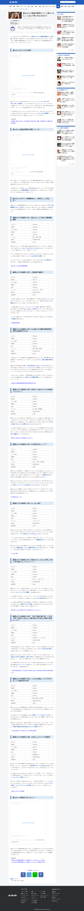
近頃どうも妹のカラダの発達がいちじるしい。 (22, 437)
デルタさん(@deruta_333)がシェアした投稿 (21, 171)
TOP (10, 9)
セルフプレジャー (35, 895)
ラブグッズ (33, 897)
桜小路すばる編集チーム (14, 23)
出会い (32, 6)
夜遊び (73, 6)
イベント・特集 (24, 891)
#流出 (24, 9)
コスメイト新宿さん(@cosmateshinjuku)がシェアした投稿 (24, 839)
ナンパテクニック (24, 895)
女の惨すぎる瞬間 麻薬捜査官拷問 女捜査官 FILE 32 (23, 383)
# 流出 (18, 880)
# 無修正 (22, 880)
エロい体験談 (34, 902)
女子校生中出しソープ (16, 496)
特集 (14, 6)
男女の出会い (24, 900)
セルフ (47, 6)
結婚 (40, 6)
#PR (19, 9)
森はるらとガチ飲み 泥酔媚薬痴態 (19, 265)
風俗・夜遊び (43, 897)
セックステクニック (25, 898)
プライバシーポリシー (56, 899)
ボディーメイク (34, 898)
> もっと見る (71, 50)
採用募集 (54, 891)
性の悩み (23, 902)
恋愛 (18, 6)
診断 (69, 6)
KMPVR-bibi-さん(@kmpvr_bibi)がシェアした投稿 (22, 92)
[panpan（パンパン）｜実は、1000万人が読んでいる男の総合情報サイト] (14, 2)
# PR (12, 880)
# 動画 (15, 880)
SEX (29, 6)
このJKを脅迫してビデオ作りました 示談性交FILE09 (24, 730)
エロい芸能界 (14, 9)
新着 (10, 6)
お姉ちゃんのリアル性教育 (18, 791)
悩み (36, 6)
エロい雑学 (43, 891)
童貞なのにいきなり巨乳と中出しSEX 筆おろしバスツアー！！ (26, 609)
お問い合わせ (54, 900)
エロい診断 (43, 893)
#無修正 (26, 9)
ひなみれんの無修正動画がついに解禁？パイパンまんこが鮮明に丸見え (28, 862)
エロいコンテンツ (44, 895)
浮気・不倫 (33, 893)
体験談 (62, 6)
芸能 (58, 6)
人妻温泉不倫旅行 (15, 322)
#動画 (21, 9)
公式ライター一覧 (55, 893)
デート (25, 6)
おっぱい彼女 (15, 553)
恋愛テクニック (24, 893)
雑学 (65, 6)
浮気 (43, 6)
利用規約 (54, 897)
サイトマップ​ (54, 895)
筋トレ (54, 6)
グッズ (50, 6)
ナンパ (21, 6)
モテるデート (24, 897)
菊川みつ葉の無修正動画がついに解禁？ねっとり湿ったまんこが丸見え (28, 860)
